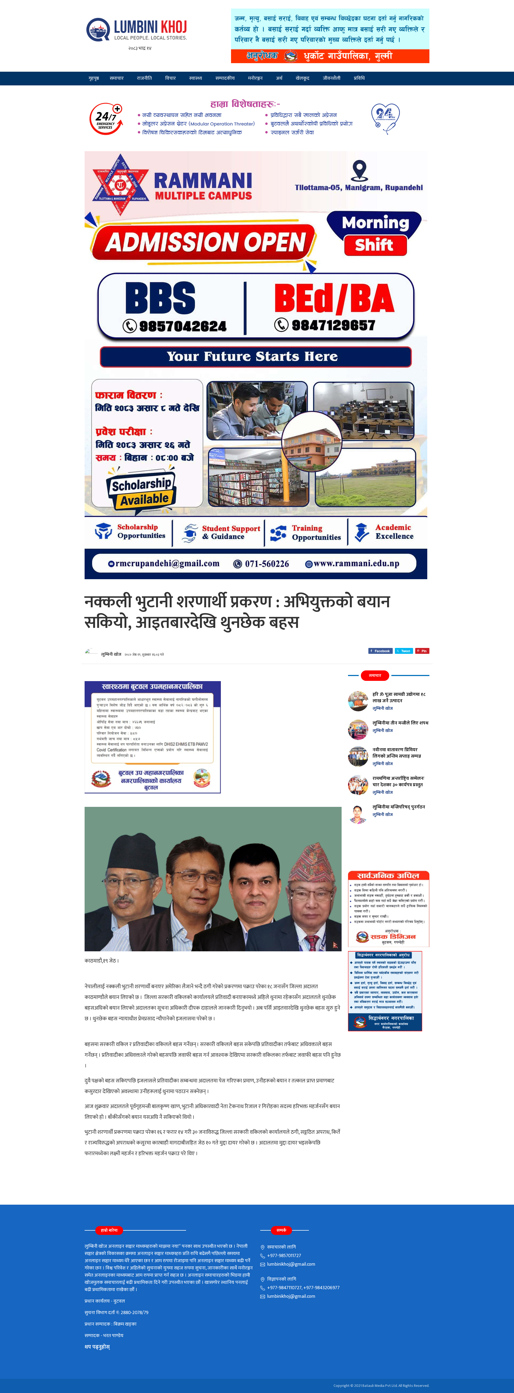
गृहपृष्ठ (94, 78)
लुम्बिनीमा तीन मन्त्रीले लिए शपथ (400, 723)
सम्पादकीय (225, 78)
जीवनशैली (332, 78)
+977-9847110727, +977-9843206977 (303, 1288)
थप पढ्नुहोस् (97, 1347)
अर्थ (279, 78)
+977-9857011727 (283, 1256)
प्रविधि (359, 78)
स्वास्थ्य (195, 78)
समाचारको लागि (281, 1247)
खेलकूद (302, 78)
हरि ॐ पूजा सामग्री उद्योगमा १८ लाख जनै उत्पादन (399, 697)
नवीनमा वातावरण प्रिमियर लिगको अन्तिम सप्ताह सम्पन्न (397, 753)
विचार (170, 78)
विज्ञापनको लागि (281, 1279)
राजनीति (144, 78)
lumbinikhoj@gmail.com (290, 1264)
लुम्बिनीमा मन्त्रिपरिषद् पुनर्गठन (399, 807)
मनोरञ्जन (255, 78)
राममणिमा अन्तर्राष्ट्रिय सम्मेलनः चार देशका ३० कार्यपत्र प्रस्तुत (398, 781)
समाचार (117, 78)
